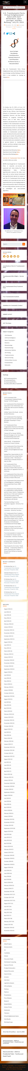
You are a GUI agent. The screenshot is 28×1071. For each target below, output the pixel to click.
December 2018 (8, 855)
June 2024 (6, 678)
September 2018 (8, 864)
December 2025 (8, 630)
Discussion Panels (8, 959)
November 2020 (8, 786)
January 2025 (7, 657)
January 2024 (7, 690)
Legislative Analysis (9, 983)
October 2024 (7, 666)
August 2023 (7, 699)
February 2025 (8, 654)
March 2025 (7, 651)
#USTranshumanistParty (10, 378)
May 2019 (6, 840)
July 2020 (6, 798)
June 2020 (6, 801)
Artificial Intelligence (10, 337)
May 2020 (6, 804)
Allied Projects (8, 944)
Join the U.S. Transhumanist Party (11, 158)
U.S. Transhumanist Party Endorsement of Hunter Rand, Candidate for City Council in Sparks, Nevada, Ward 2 (14, 541)
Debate (6, 956)
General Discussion (9, 971)
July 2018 (6, 870)
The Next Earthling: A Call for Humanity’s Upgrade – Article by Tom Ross (13, 503)
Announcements (8, 947)
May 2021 (6, 768)
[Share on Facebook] (4, 33)
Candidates (7, 953)
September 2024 (8, 669)
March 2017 (7, 918)
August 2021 (7, 759)
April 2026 (7, 621)
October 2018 (7, 861)
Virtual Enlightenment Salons (11, 1016)
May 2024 (6, 681)
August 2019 (7, 831)
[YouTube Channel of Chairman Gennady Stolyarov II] (14, 256)
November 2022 (8, 723)
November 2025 (8, 633)
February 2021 (8, 777)
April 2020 (7, 807)
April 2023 (7, 708)
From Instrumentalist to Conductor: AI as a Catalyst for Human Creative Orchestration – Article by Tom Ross (14, 534)
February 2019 (8, 849)
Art (5, 950)
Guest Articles (7, 974)
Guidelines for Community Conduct (12, 305)
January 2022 (7, 744)
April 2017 (7, 915)
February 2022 (8, 741)
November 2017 (8, 894)
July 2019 (6, 834)
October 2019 (7, 825)
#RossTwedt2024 (17, 383)
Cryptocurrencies (9, 355)
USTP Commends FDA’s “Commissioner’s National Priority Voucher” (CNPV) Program (13, 399)
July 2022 (6, 732)
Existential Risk (9, 362)
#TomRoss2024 (8, 383)
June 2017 (6, 909)
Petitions (6, 989)
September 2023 (8, 696)
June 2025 (6, 645)
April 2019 (7, 843)
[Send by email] (10, 33)
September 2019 (8, 828)
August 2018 (7, 867)
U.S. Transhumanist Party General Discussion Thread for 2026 (11, 568)
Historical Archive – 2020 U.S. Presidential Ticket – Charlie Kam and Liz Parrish (13, 1042)
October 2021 (7, 753)
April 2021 (7, 771)
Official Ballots (8, 986)
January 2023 (7, 717)
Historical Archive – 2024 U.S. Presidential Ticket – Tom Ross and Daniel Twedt (13, 1054)
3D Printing (8, 352)
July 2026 (6, 612)
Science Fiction (8, 1007)
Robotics (7, 342)
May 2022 (6, 735)
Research (6, 1001)
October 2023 (7, 693)
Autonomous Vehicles (10, 350)
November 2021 (8, 750)
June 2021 (6, 765)
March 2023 (7, 711)
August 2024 (7, 672)
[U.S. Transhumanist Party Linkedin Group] (11, 256)
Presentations (7, 995)
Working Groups (8, 1022)
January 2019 (7, 852)
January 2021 (7, 780)
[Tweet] (7, 33)
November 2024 (8, 663)
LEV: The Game (7, 323)
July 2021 (6, 762)
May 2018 (6, 876)
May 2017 (6, 912)
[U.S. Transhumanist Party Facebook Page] (4, 256)
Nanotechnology (9, 347)
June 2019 (6, 837)
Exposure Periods (8, 965)
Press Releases (8, 998)
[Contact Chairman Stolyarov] (18, 256)
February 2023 (8, 714)
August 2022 (7, 729)
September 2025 (8, 639)
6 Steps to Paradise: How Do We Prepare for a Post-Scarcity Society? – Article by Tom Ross (13, 528)
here (8, 77)
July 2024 (6, 675)
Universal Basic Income (11, 360)
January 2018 (7, 888)
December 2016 (8, 927)
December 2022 (8, 720)
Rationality (7, 365)
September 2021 (8, 756)
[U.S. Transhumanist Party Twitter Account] (8, 256)
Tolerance (6, 1013)
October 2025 (7, 636)
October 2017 (7, 897)
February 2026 (8, 624)
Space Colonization (10, 340)
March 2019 (7, 846)
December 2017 (8, 891)
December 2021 (8, 747)
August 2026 (7, 609)
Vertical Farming (9, 357)
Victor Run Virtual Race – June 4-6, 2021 (14, 1031)
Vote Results (7, 1019)
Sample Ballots (8, 1004)
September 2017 (8, 900)
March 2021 (7, 774)
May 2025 (6, 648)
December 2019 (8, 819)
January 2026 (7, 627)
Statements (7, 1010)
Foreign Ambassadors (9, 968)
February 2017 (8, 921)
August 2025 (7, 642)
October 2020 (7, 789)
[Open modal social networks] (14, 33)
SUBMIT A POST (7, 314)
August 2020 (7, 795)
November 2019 (8, 822)
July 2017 (6, 906)
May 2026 (6, 618)
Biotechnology (8, 345)
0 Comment (18, 27)
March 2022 (7, 738)
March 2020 (7, 810)
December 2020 (8, 783)
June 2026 (6, 615)
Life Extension (8, 335)
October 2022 (7, 726)
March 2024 (7, 684)
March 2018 (7, 882)
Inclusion (6, 977)
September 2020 (8, 792)
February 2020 (8, 813)
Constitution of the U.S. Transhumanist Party (14, 266)
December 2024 (8, 660)
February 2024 (8, 687)
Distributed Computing (10, 962)
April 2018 (7, 879)
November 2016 (8, 930)
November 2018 (8, 858)
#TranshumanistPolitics (10, 382)
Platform (6, 992)
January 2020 (7, 816)
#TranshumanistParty (9, 380)
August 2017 (7, 903)
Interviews (6, 980)
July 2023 (6, 702)
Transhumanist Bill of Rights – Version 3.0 (13, 276)
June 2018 (6, 873)
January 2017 (7, 924)
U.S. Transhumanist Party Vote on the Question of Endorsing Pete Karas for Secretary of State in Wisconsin (13, 475)
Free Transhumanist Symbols (11, 296)
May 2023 (6, 705)
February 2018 (8, 885)
